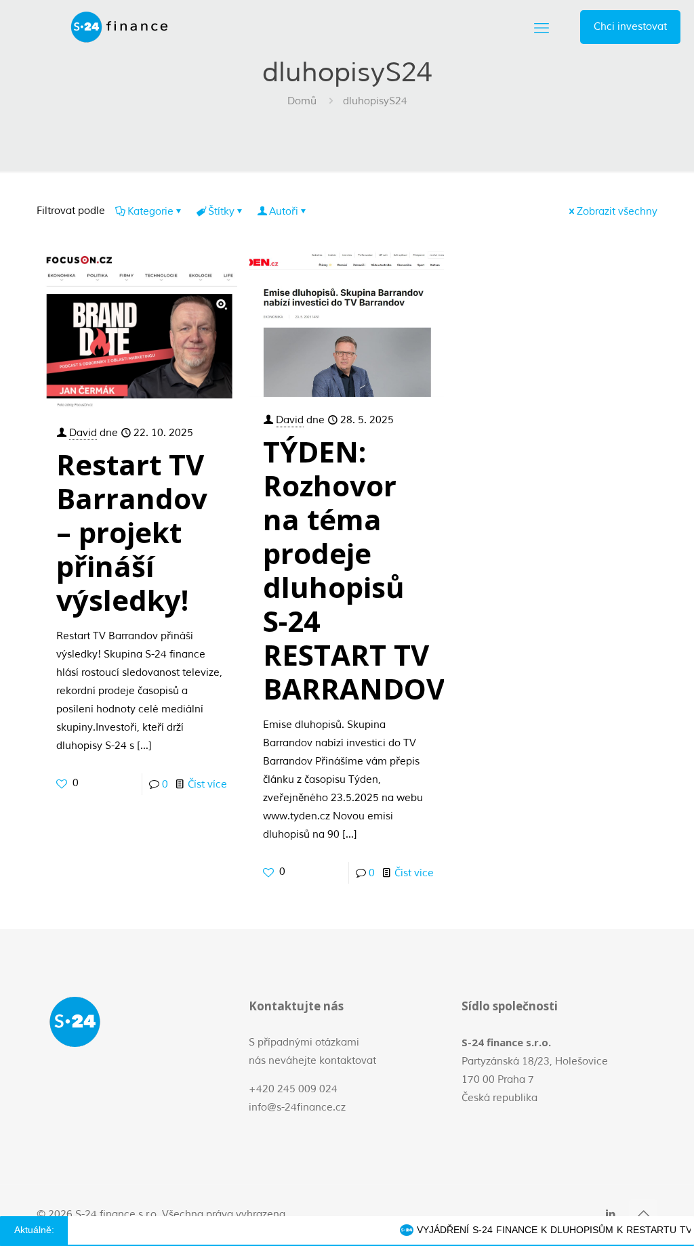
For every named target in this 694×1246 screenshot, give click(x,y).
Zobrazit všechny (617, 211)
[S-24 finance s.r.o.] (119, 27)
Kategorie (150, 211)
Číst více (207, 784)
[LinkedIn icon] (610, 1213)
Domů (302, 101)
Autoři (283, 211)
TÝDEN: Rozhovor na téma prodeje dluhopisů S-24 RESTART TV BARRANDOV (354, 570)
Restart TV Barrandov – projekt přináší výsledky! (131, 532)
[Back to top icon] (643, 1213)
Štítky (221, 211)
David (83, 433)
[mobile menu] (541, 27)
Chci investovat (630, 26)
